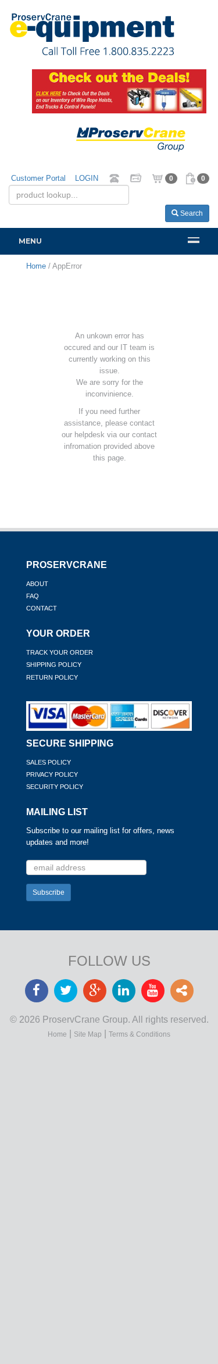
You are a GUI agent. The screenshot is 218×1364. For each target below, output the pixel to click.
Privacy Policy (52, 774)
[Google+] (94, 991)
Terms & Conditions (139, 1034)
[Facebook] (36, 991)
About (37, 583)
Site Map (88, 1034)
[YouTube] (153, 991)
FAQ (32, 595)
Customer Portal (38, 178)
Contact (41, 608)
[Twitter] (65, 991)
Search (190, 213)
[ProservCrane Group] (141, 139)
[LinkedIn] (123, 991)
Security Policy (54, 786)
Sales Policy (48, 762)
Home (57, 1034)
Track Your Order (59, 652)
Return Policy (52, 677)
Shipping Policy (53, 664)
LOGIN (86, 178)
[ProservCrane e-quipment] (109, 35)
